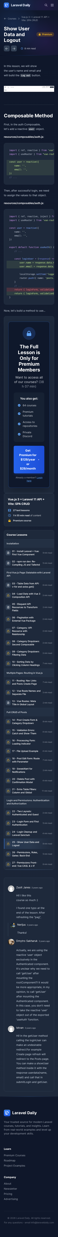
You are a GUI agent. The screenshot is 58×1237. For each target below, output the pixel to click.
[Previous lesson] (7, 48)
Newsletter (10, 1188)
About (7, 1183)
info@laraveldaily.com (42, 1222)
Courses (12, 18)
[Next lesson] (14, 48)
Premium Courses (14, 1155)
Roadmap (9, 1160)
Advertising (11, 1199)
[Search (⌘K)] (46, 5)
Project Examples (14, 1165)
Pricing (8, 1193)
